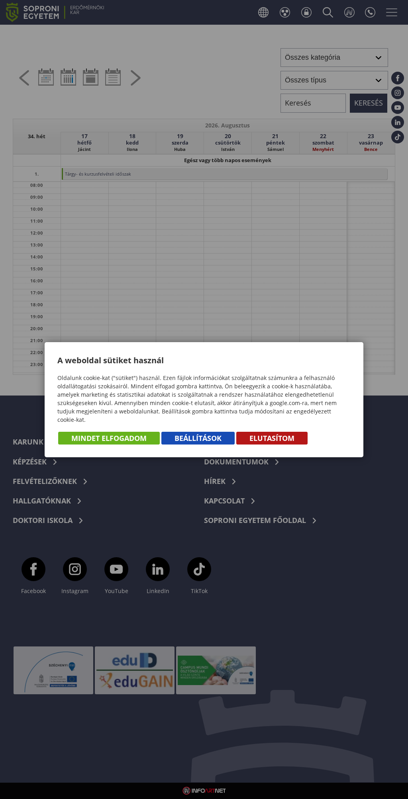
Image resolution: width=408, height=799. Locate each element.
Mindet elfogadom (109, 438)
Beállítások (198, 438)
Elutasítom (271, 438)
